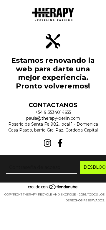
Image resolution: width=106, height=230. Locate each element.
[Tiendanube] (53, 188)
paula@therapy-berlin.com (53, 118)
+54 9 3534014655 (53, 112)
